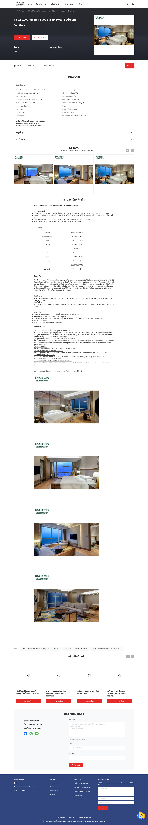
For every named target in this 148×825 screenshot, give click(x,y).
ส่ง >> (103, 808)
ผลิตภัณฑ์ (21, 11)
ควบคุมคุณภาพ (54, 790)
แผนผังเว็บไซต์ (61, 817)
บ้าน (15, 11)
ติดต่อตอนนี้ (76, 765)
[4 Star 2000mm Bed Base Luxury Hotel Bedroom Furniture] (114, 35)
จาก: (71, 743)
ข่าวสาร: (72, 720)
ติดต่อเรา (52, 794)
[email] (25, 733)
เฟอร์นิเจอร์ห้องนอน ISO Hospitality (76, 648)
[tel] (42, 733)
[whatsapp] (31, 733)
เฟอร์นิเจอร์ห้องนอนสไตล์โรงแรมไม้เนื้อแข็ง (106, 648)
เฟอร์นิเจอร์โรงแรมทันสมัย (81, 783)
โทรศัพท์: (72, 754)
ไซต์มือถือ (71, 817)
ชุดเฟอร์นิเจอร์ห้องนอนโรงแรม (82, 787)
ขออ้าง (129, 65)
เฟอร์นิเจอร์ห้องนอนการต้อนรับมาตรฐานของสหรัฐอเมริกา (40, 648)
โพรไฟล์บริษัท (53, 783)
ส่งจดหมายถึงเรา (40, 37)
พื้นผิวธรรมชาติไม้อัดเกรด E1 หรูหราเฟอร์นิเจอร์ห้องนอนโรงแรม (119, 693)
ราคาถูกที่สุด (21, 37)
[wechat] (37, 733)
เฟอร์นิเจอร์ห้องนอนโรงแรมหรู (35, 11)
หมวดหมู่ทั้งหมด (78, 795)
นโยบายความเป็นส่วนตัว (84, 817)
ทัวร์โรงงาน (53, 787)
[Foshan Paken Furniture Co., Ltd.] (19, 3)
